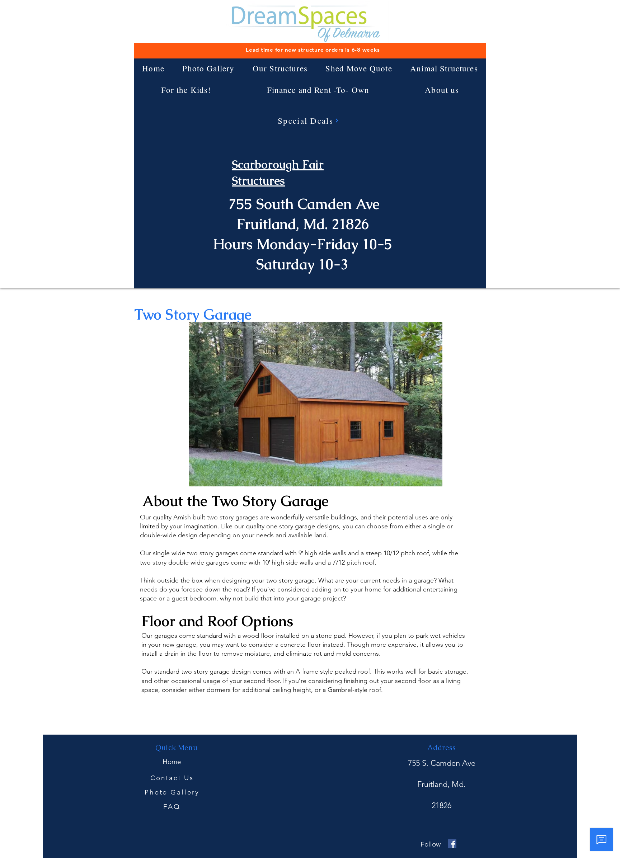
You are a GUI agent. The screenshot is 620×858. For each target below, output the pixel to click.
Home (172, 762)
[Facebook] (452, 843)
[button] (280, 68)
